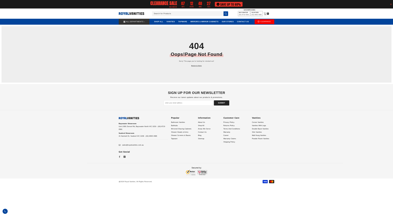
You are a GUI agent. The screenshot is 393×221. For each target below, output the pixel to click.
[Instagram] (124, 157)
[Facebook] (119, 157)
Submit (221, 103)
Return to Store (196, 66)
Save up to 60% (230, 4)
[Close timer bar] (391, 4)
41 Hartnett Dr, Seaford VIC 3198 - (132, 136)
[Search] (190, 13)
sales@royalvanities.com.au (133, 145)
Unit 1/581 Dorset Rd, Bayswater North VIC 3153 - (138, 126)
